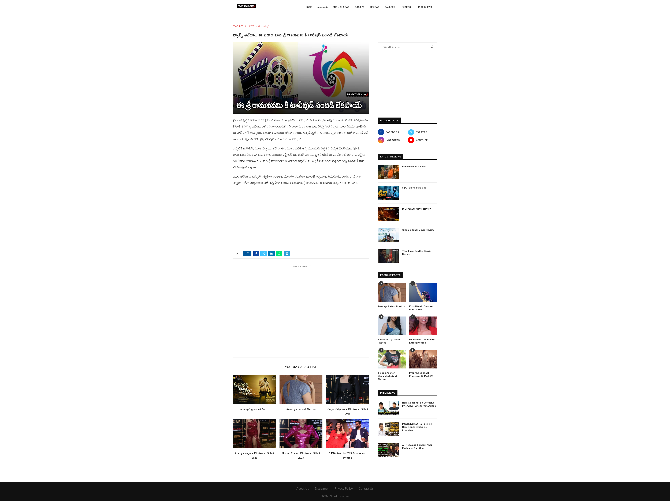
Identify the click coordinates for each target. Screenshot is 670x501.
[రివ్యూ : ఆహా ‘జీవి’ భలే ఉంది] (388, 193)
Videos (407, 7)
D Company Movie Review (416, 208)
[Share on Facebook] (256, 253)
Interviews (425, 7)
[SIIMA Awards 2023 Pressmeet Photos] (347, 433)
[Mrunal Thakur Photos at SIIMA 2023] (301, 433)
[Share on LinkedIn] (271, 253)
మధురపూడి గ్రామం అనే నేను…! (254, 409)
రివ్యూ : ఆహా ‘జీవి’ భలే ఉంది (414, 187)
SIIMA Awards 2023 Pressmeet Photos (347, 455)
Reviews (374, 7)
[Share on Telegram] (287, 253)
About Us (302, 488)
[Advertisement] (301, 219)
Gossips (359, 7)
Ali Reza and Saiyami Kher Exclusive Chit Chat (417, 446)
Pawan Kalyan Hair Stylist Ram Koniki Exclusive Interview (417, 427)
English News (341, 7)
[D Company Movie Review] (388, 214)
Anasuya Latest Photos (301, 409)
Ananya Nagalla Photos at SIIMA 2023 (254, 455)
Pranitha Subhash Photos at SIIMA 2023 (421, 374)
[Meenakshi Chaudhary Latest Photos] (423, 326)
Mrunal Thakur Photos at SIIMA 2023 (301, 455)
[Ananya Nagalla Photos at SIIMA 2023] (254, 433)
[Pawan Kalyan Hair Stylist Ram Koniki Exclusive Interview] (388, 429)
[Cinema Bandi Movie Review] (388, 235)
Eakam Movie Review (414, 166)
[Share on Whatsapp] (279, 253)
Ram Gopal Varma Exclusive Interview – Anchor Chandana (419, 404)
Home (309, 7)
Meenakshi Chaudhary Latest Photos (421, 341)
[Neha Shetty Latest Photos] (392, 326)
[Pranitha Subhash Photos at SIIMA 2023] (423, 359)
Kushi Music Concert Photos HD (421, 308)
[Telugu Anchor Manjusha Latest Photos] (392, 359)
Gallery (390, 7)
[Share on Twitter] (263, 253)
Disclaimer (322, 488)
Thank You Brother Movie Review (416, 252)
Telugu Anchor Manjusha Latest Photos (387, 376)
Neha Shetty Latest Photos (389, 341)
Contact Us (366, 488)
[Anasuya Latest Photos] (301, 389)
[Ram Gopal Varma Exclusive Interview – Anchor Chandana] (388, 408)
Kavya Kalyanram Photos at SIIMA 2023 (347, 411)
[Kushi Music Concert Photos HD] (423, 292)
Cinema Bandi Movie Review (418, 229)
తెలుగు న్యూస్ (322, 7)
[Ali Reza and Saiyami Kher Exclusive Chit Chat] (388, 450)
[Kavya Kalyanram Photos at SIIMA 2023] (347, 389)
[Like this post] (248, 253)
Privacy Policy (344, 488)
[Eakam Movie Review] (388, 172)
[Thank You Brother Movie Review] (388, 256)
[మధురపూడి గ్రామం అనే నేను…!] (254, 389)
